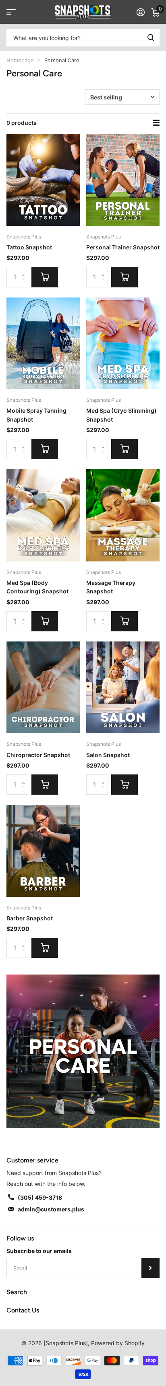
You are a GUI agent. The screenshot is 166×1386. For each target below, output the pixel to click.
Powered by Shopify (118, 1343)
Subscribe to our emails (39, 1250)
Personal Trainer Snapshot (123, 247)
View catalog (11, 11)
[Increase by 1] (25, 270)
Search (16, 1292)
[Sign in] (141, 12)
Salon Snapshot (108, 754)
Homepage (20, 60)
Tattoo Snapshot (29, 247)
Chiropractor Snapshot (38, 754)
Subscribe (150, 1268)
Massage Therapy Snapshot (110, 587)
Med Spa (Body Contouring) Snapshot (37, 587)
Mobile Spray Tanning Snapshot (36, 414)
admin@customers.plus (51, 1209)
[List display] (156, 123)
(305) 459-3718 (40, 1197)
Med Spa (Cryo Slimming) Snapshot (121, 414)
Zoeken (151, 37)
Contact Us (22, 1310)
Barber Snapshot (29, 918)
